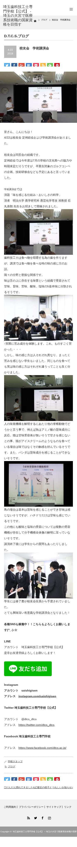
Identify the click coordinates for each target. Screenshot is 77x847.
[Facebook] (42, 817)
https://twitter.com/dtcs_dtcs (36, 724)
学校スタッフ (15, 761)
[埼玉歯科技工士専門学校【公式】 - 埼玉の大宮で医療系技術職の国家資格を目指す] (18, 16)
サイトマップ (53, 807)
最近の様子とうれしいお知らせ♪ (55, 787)
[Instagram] (49, 817)
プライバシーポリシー (31, 807)
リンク (67, 807)
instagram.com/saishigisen (37, 696)
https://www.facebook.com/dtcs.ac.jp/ (42, 747)
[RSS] (28, 817)
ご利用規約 (10, 807)
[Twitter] (35, 817)
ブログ (11, 766)
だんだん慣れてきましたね (21, 787)
